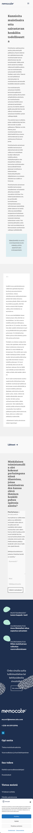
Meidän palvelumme (9, 797)
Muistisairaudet (18, 613)
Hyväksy (16, 816)
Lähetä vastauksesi (15, 590)
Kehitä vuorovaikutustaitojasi (13, 769)
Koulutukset (6, 775)
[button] (30, 802)
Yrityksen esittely (8, 792)
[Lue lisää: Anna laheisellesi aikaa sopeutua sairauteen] (6, 622)
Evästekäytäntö (11, 830)
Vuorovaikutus (18, 626)
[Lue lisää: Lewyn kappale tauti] (6, 609)
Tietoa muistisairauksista (11, 747)
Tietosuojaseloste (20, 830)
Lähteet (12, 444)
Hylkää (16, 821)
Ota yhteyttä (16, 688)
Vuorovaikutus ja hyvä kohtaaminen (15, 752)
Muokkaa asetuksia (16, 826)
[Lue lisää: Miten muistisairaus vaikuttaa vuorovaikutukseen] (6, 639)
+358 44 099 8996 (10, 725)
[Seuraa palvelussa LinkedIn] (3, 732)
